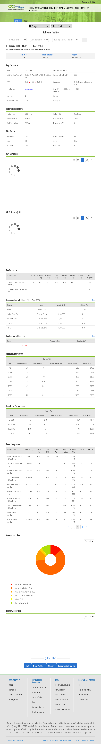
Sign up (17, 20)
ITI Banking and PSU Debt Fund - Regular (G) (16, 283)
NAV (33, 702)
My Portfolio (33, 10)
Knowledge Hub (84, 699)
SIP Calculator (60, 689)
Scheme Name (11, 449)
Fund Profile (36, 692)
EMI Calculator (60, 704)
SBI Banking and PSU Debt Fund (14, 492)
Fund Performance (38, 712)
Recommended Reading (66, 665)
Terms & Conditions (15, 694)
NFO (57, 8)
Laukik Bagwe (29, 89)
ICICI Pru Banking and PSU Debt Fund (13, 478)
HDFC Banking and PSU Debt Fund (14, 520)
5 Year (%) (56, 450)
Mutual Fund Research (47, 8)
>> (92, 526)
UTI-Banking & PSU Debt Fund (14, 464)
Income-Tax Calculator (62, 709)
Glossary (51, 665)
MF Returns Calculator (62, 684)
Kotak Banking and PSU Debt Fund (14, 485)
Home (30, 8)
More (93, 300)
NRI (88, 8)
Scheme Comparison (39, 687)
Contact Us (12, 689)
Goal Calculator (60, 694)
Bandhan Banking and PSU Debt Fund (14, 471)
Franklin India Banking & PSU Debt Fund (14, 457)
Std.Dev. (90, 449)
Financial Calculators (66, 8)
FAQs (93, 1)
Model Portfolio (80, 8)
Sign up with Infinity (85, 689)
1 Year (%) (39, 450)
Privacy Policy (13, 699)
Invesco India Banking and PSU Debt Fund (14, 506)
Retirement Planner (61, 699)
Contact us (86, 1)
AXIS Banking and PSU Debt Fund (13, 513)
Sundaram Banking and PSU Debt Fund (13, 499)
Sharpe (82, 449)
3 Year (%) (47, 450)
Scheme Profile (37, 697)
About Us (36, 8)
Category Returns (38, 707)
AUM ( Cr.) (29, 449)
